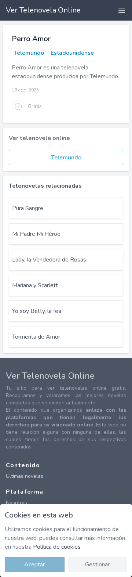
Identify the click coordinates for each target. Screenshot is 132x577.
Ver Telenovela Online (43, 10)
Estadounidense (72, 53)
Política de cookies (57, 547)
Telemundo (29, 53)
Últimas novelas (24, 476)
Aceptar (34, 564)
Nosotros (16, 502)
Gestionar (97, 564)
